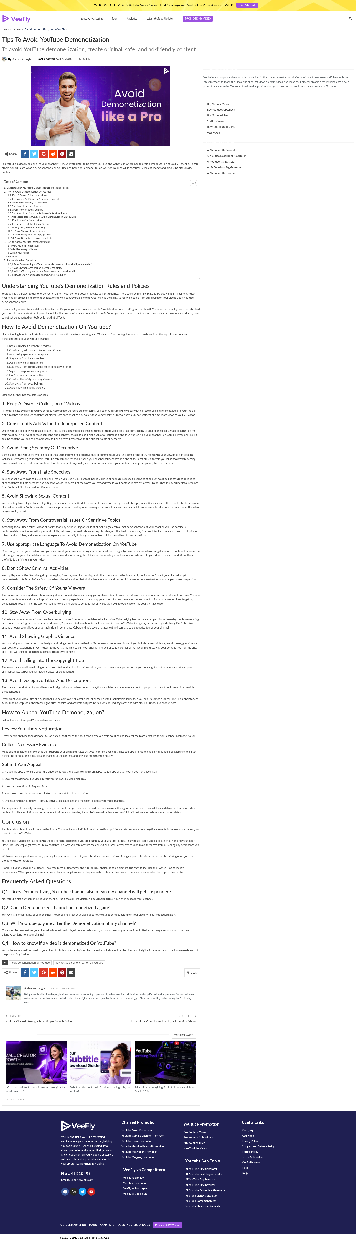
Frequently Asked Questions (21, 260)
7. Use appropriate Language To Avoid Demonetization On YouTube (43, 217)
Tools (115, 18)
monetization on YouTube (16, 833)
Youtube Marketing (92, 18)
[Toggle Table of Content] (191, 183)
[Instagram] (74, 1192)
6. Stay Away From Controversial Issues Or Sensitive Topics (38, 213)
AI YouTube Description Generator (21, 703)
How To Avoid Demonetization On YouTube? (29, 191)
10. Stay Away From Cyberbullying (28, 228)
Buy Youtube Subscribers (221, 110)
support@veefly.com (81, 1179)
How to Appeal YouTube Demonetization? (28, 242)
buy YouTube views (68, 868)
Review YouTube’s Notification (25, 246)
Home (5, 30)
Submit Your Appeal (19, 253)
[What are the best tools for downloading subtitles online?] (100, 1062)
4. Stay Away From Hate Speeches (26, 206)
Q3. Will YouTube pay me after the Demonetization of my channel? (42, 271)
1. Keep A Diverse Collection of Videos (28, 195)
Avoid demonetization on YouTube (30, 963)
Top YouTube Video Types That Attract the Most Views (163, 1021)
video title (160, 555)
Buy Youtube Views (218, 104)
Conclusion (12, 256)
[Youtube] (91, 1192)
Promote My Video (198, 18)
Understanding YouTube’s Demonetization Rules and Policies (38, 188)
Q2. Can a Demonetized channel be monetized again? (36, 268)
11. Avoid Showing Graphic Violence (29, 231)
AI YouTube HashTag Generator (224, 167)
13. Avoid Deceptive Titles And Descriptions (32, 238)
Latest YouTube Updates (160, 18)
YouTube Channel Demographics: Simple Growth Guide (39, 1021)
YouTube (16, 30)
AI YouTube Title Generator (178, 699)
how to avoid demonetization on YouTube (79, 963)
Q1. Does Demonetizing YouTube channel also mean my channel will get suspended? (51, 264)
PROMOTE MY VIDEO (167, 1224)
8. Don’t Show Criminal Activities (26, 220)
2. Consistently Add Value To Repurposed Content (34, 199)
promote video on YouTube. (18, 861)
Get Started (247, 5)
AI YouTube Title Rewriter (221, 173)
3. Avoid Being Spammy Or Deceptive (28, 203)
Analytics (132, 18)
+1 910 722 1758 (80, 1173)
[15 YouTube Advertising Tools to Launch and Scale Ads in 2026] (165, 1062)
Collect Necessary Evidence (23, 249)
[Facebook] (65, 1192)
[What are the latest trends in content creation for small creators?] (36, 1062)
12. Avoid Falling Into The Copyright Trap (31, 235)
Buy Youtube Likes (217, 115)
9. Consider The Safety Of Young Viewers (30, 224)
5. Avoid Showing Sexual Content (26, 210)
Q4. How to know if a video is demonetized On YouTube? (38, 275)
